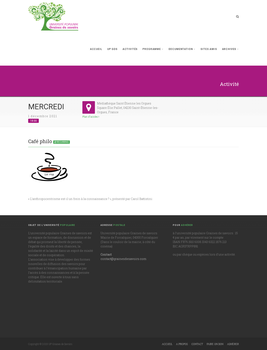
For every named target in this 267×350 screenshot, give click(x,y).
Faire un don (215, 344)
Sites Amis (208, 49)
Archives (229, 49)
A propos (182, 344)
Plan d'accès (90, 116)
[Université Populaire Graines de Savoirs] (53, 16)
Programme (151, 49)
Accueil (96, 49)
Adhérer (233, 344)
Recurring (62, 142)
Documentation (181, 49)
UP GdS (112, 49)
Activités (130, 49)
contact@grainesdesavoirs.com (123, 259)
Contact (197, 344)
